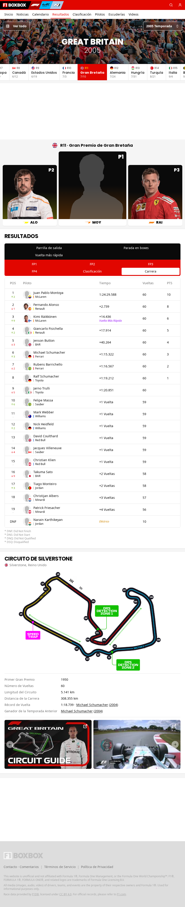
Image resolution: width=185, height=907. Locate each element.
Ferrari (39, 356)
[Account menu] (180, 5)
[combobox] (162, 26)
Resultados (60, 14)
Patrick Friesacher (46, 508)
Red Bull (40, 440)
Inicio (9, 14)
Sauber (39, 404)
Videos (134, 14)
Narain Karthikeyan (48, 520)
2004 (113, 705)
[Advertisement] (92, 111)
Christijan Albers (46, 496)
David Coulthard (45, 436)
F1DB (35, 894)
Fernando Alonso (46, 304)
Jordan (39, 488)
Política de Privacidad (97, 867)
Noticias (22, 14)
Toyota (39, 380)
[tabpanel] (92, 411)
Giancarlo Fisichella (48, 328)
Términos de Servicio (60, 867)
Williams (40, 416)
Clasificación (82, 14)
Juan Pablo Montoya (48, 293)
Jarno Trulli (41, 388)
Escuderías (117, 14)
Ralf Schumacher (46, 376)
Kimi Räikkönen (45, 316)
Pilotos (100, 14)
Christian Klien (44, 460)
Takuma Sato (43, 472)
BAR (37, 344)
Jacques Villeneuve (47, 448)
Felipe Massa (43, 400)
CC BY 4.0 (65, 894)
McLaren (40, 297)
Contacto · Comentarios (21, 867)
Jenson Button (44, 340)
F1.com (121, 894)
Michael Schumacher (49, 352)
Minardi (40, 500)
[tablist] (92, 251)
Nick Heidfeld (43, 424)
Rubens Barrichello (47, 364)
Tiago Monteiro (44, 484)
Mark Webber (43, 412)
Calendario (40, 14)
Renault (40, 309)
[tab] (48, 248)
